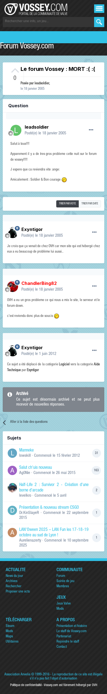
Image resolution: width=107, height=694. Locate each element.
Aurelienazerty (30, 541)
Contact (62, 647)
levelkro (25, 496)
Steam (10, 626)
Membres (63, 586)
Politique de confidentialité (26, 685)
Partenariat (64, 636)
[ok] (99, 22)
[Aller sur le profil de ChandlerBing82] (12, 286)
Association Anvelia (17, 674)
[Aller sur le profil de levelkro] (12, 487)
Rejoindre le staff (68, 642)
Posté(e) (45, 133)
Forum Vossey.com (27, 47)
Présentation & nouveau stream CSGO (49, 508)
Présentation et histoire (72, 626)
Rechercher (13, 586)
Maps (9, 636)
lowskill (25, 456)
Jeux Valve (64, 604)
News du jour (14, 576)
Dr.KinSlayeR (29, 513)
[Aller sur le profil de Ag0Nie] (12, 470)
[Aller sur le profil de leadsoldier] (15, 130)
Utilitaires (12, 642)
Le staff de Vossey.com (71, 631)
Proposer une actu (18, 592)
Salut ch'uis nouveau (35, 468)
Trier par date (89, 204)
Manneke (26, 451)
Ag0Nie (24, 473)
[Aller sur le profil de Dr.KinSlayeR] (12, 510)
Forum (61, 576)
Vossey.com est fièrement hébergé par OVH (70, 685)
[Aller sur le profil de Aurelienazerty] (12, 532)
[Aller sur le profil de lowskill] (12, 453)
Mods (60, 609)
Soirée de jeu (65, 581)
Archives (11, 581)
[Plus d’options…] (91, 130)
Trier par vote (67, 204)
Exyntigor (32, 229)
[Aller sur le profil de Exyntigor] (12, 232)
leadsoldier (42, 83)
